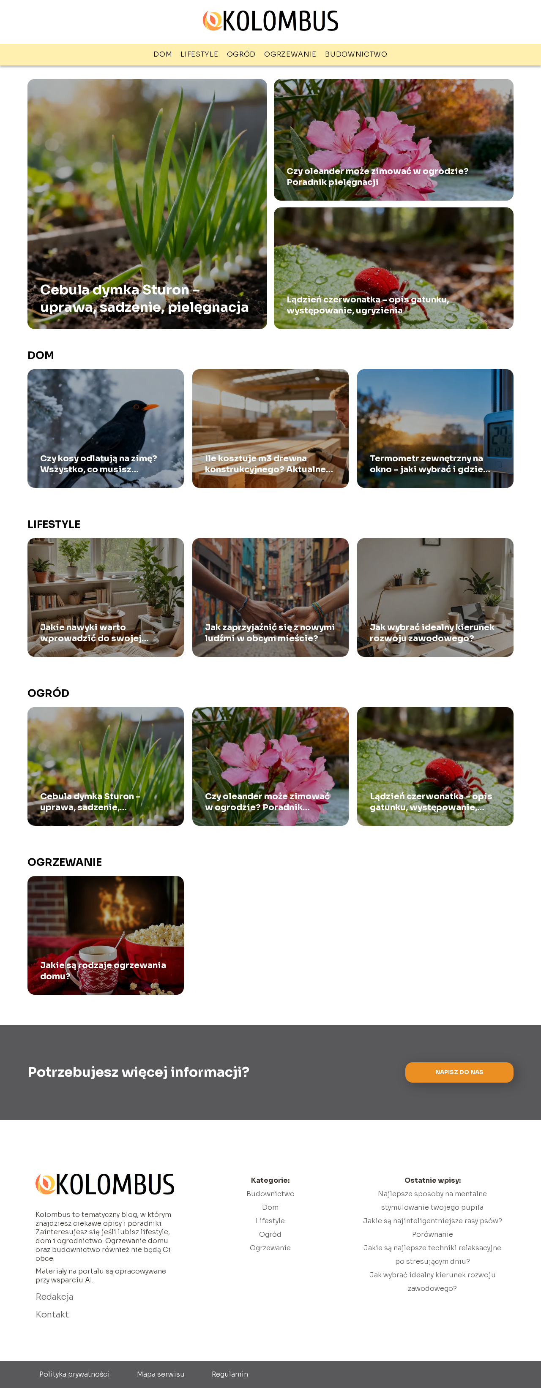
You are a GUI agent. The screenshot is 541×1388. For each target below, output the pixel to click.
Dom (162, 54)
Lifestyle (199, 54)
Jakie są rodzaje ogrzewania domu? (103, 971)
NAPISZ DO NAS (459, 1072)
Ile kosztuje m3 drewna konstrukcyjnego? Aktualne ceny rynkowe (265, 464)
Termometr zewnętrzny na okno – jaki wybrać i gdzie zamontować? (426, 464)
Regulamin (230, 1374)
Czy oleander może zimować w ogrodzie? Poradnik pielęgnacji (378, 177)
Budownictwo (356, 54)
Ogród (241, 54)
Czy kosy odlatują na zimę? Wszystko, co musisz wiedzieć (98, 464)
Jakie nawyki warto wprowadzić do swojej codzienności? (91, 633)
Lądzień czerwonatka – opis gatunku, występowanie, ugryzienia (368, 305)
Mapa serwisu (161, 1374)
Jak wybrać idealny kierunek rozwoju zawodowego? (432, 633)
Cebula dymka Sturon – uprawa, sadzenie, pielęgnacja (144, 298)
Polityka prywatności (74, 1374)
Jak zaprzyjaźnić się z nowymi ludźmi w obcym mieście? (270, 633)
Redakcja (55, 1297)
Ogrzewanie (290, 54)
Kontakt (52, 1314)
